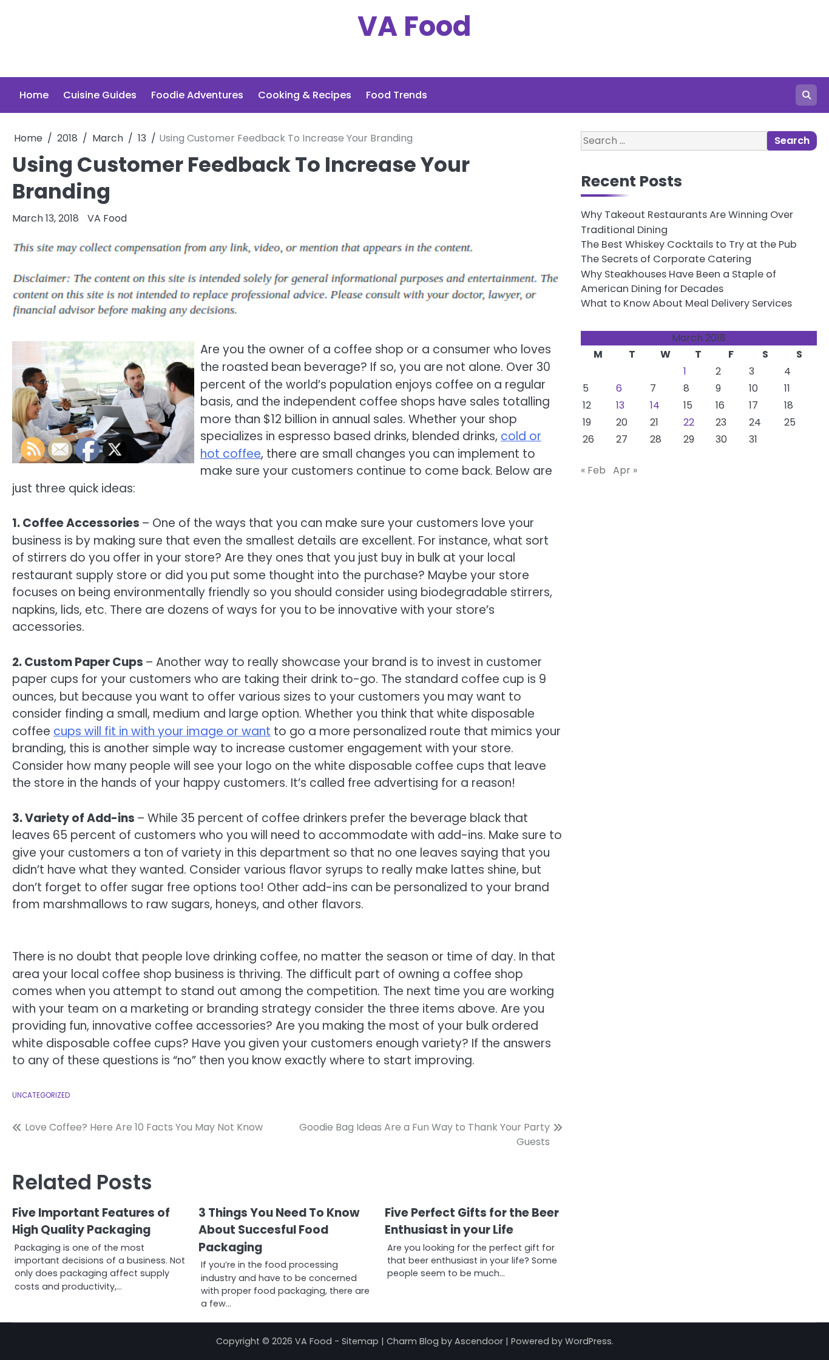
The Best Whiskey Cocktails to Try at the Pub (689, 244)
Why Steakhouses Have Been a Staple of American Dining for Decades (678, 281)
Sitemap (360, 1341)
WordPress (588, 1341)
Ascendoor (479, 1341)
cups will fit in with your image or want (162, 731)
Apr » (625, 470)
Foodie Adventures (197, 95)
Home (34, 95)
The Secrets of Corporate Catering (666, 259)
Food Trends (396, 95)
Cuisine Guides (100, 95)
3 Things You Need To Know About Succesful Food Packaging (278, 1230)
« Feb (593, 470)
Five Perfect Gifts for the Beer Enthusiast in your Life (472, 1222)
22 (688, 422)
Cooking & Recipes (304, 95)
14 (655, 405)
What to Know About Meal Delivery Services (686, 303)
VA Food (414, 26)
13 (620, 405)
